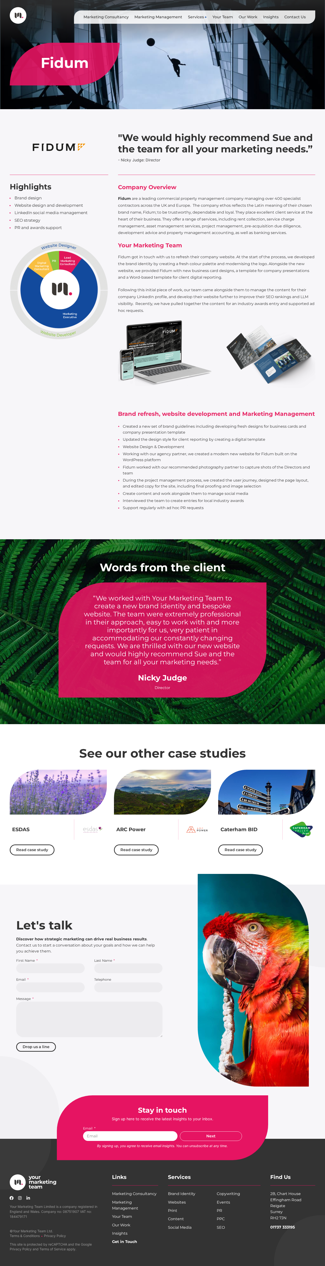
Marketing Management (158, 17)
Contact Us (295, 17)
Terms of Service (52, 1249)
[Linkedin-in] (28, 1198)
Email (21, 980)
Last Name (103, 961)
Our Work (248, 17)
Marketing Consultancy (106, 17)
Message (24, 999)
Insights (271, 17)
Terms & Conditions (25, 1236)
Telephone (102, 980)
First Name (26, 961)
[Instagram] (20, 1198)
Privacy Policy (55, 1236)
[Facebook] (12, 1198)
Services (196, 17)
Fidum (124, 198)
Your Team (222, 17)
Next (211, 1136)
